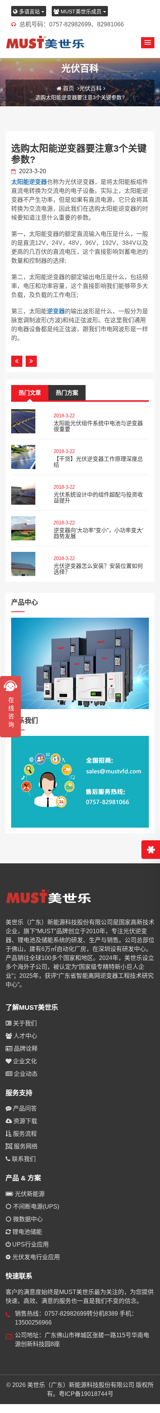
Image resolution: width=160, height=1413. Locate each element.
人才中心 (24, 1036)
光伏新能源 (29, 1194)
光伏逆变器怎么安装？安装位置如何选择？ (98, 569)
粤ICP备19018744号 (86, 1394)
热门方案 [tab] (67, 392)
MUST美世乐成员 (81, 11)
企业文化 (24, 1061)
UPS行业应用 (30, 1244)
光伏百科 (90, 88)
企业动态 (25, 1074)
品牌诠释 (25, 1048)
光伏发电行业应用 (35, 1257)
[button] (147, 42)
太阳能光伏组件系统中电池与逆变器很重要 (98, 426)
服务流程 (24, 1134)
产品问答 (24, 1108)
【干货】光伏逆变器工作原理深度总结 (98, 462)
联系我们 (23, 1159)
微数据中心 (27, 1219)
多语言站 (29, 11)
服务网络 (25, 1146)
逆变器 (56, 311)
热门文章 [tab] (30, 392)
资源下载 (24, 1121)
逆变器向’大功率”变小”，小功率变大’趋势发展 (98, 533)
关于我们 (24, 1023)
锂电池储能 (26, 1232)
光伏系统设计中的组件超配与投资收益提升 (98, 497)
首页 (68, 88)
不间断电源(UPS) (35, 1206)
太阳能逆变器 (29, 182)
